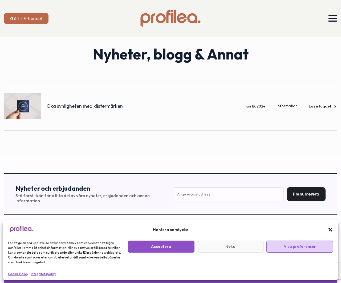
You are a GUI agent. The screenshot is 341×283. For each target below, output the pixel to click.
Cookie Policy (18, 274)
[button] (330, 229)
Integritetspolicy (43, 274)
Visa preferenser (300, 246)
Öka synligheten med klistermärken (85, 106)
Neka (230, 246)
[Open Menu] (332, 18)
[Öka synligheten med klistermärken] (22, 106)
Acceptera (161, 246)
